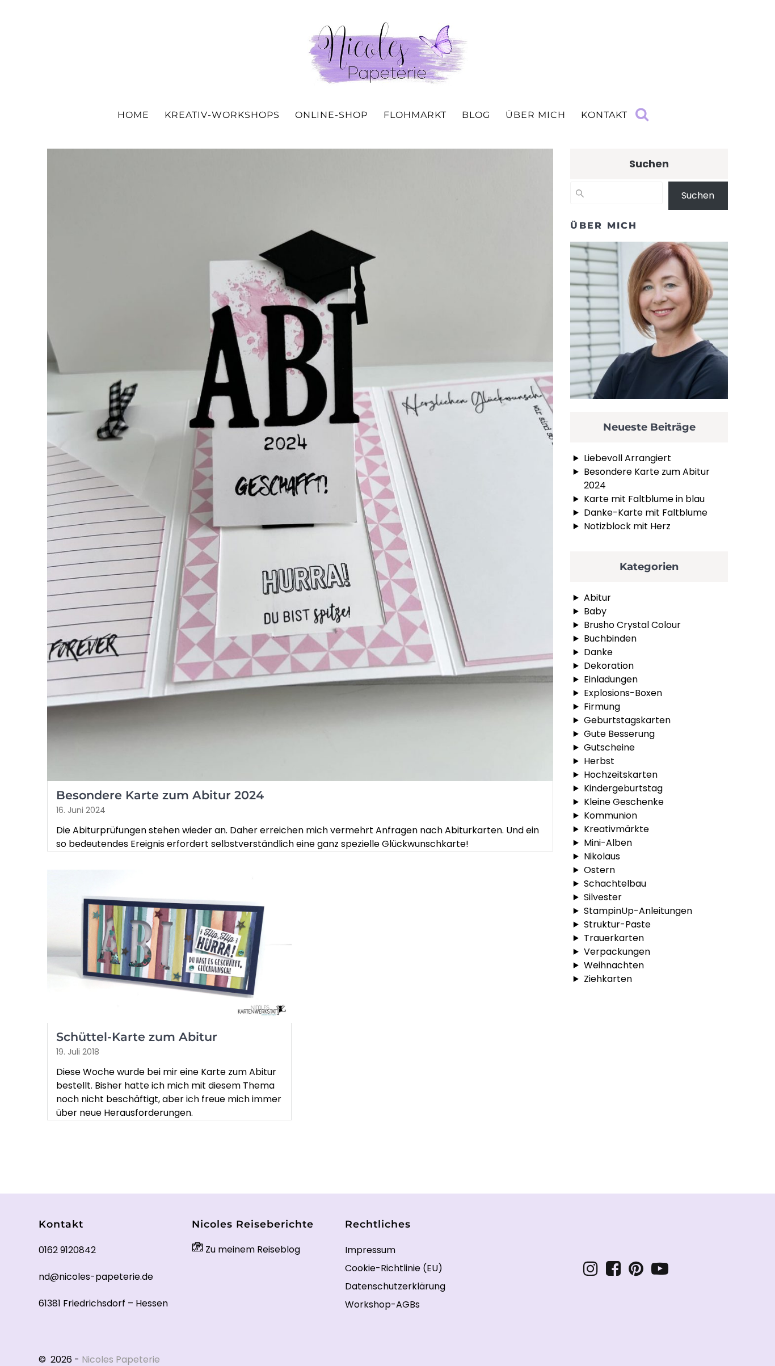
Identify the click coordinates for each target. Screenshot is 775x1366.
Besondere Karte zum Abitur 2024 (160, 795)
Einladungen (611, 679)
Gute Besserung (619, 733)
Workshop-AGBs (382, 1304)
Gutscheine (609, 747)
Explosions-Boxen (623, 692)
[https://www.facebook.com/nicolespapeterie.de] (613, 1269)
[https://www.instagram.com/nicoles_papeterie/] (590, 1269)
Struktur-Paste (617, 924)
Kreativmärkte (616, 829)
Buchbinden (610, 638)
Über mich (536, 114)
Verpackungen (617, 951)
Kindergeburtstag (623, 788)
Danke (598, 652)
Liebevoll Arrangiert (627, 458)
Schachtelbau (615, 883)
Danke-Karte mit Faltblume (645, 512)
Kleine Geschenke (624, 801)
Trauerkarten (614, 938)
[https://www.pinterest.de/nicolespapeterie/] (636, 1269)
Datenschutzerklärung (395, 1286)
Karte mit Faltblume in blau (644, 498)
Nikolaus (602, 856)
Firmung (602, 706)
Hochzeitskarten (621, 774)
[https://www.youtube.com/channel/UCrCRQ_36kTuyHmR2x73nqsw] (659, 1269)
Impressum (370, 1250)
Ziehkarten (608, 978)
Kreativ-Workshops (222, 114)
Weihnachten (614, 965)
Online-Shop (331, 114)
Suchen (649, 164)
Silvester (603, 897)
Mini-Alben (608, 842)
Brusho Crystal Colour (632, 624)
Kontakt (604, 114)
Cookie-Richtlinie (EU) (394, 1268)
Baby (595, 611)
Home (133, 114)
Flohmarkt (415, 114)
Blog (476, 114)
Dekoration (609, 665)
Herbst (599, 761)
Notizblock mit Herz (627, 526)
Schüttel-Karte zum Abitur (136, 1037)
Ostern (599, 869)
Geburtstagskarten (627, 720)
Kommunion (610, 815)
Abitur (597, 597)
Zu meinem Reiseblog (251, 1249)
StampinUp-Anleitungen (638, 910)
